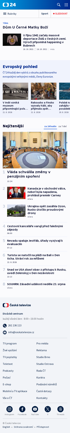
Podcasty (8, 370)
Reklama (41, 350)
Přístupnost (43, 426)
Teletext (8, 364)
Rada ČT (41, 370)
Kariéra (40, 377)
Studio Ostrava (45, 364)
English (6, 426)
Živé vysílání (10, 350)
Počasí (6, 377)
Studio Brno (43, 357)
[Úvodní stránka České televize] (17, 305)
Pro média (42, 343)
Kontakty (41, 398)
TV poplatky (10, 357)
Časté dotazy (43, 391)
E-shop (7, 384)
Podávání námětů (46, 384)
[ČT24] (9, 5)
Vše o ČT (7, 398)
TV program (10, 343)
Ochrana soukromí (23, 426)
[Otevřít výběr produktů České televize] (66, 4)
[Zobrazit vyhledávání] (59, 4)
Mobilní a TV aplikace (15, 391)
